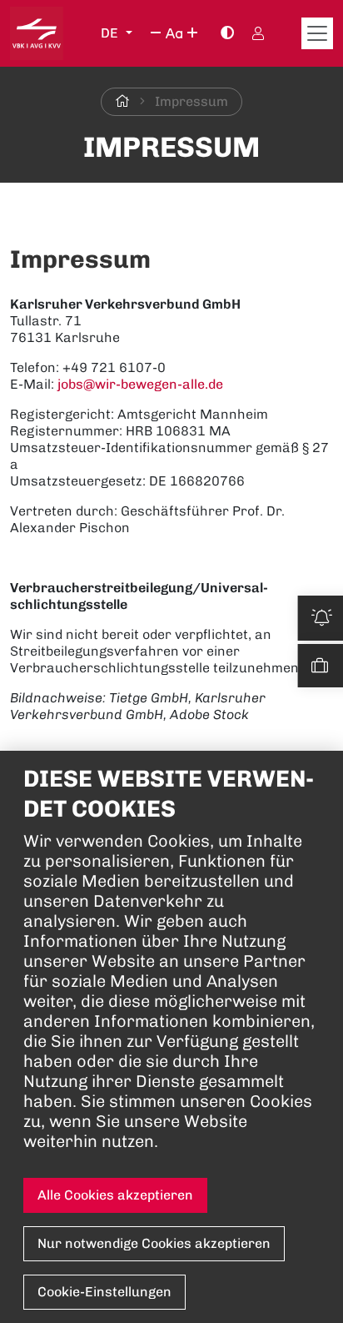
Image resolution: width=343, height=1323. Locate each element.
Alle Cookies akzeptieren (115, 1195)
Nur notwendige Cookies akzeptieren (154, 1243)
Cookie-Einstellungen (104, 1292)
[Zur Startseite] (122, 101)
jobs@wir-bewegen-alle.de (140, 384)
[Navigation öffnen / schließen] (317, 33)
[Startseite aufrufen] (36, 33)
